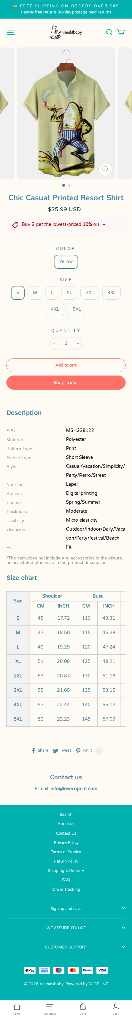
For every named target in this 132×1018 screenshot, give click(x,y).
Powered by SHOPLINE (86, 984)
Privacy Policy (66, 842)
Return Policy (66, 861)
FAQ (66, 880)
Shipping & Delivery (66, 870)
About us (66, 824)
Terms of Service (66, 852)
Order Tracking (66, 889)
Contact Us (66, 833)
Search (66, 814)
